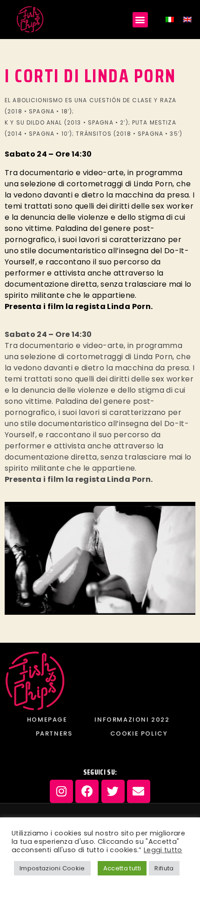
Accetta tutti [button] (122, 868)
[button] (140, 19)
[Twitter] (113, 791)
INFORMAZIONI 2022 (131, 719)
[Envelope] (138, 791)
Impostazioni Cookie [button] (52, 868)
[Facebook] (87, 791)
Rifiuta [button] (163, 868)
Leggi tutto (163, 850)
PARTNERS (54, 733)
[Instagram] (61, 791)
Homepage (47, 719)
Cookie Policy (139, 733)
